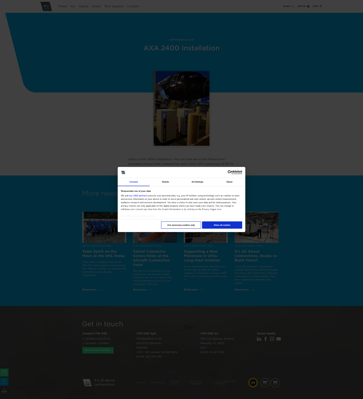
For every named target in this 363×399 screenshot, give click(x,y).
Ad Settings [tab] (197, 182)
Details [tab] (165, 182)
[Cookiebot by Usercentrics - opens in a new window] (229, 172)
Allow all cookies (222, 225)
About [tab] (229, 182)
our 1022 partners (138, 195)
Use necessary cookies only (181, 225)
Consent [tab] (133, 182)
